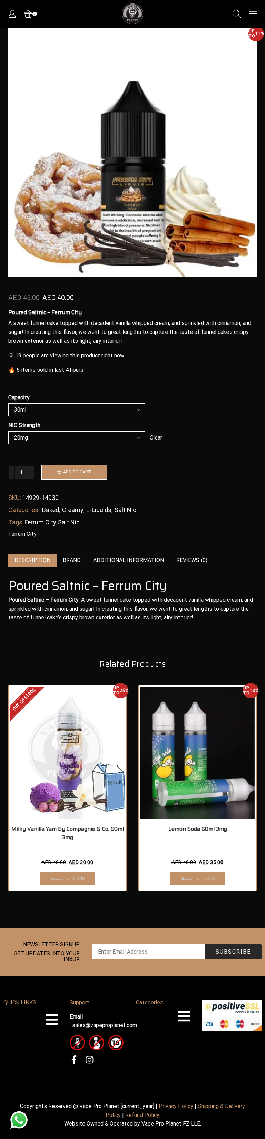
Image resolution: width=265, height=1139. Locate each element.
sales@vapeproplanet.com (104, 1025)
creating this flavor (53, 332)
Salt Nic (125, 509)
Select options (67, 878)
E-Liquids (98, 509)
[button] (17, 154)
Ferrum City (40, 522)
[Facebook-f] (74, 1059)
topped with (75, 323)
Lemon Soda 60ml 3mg (197, 829)
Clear (156, 437)
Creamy (72, 509)
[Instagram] (89, 1059)
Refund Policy (142, 1115)
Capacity (19, 397)
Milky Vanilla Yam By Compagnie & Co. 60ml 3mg (67, 833)
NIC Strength (24, 425)
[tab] (32, 560)
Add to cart (77, 472)
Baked (50, 509)
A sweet (18, 323)
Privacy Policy (176, 1106)
